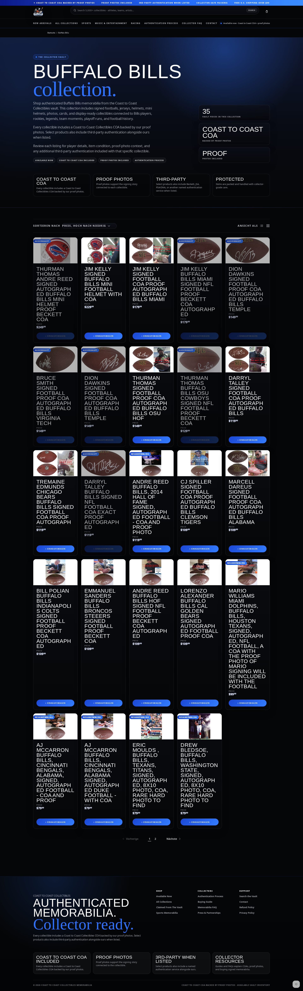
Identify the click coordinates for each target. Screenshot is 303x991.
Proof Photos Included (115, 160)
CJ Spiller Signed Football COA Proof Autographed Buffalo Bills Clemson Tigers (198, 502)
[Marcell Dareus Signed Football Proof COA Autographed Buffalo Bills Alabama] (248, 463)
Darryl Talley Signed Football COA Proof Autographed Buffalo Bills (246, 395)
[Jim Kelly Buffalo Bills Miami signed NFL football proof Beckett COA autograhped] (199, 250)
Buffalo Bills (63, 33)
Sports (86, 23)
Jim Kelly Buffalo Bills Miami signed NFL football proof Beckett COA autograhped (198, 291)
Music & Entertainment (111, 23)
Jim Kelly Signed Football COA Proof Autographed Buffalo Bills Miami (150, 284)
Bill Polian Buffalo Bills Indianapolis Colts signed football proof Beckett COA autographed (53, 618)
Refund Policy (246, 907)
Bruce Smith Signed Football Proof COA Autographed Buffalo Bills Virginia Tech (53, 400)
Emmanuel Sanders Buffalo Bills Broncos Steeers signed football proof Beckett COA (99, 616)
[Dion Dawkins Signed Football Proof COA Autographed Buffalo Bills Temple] (248, 250)
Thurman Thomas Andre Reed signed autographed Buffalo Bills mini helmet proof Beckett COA (54, 294)
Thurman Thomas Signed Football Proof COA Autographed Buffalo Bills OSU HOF (150, 398)
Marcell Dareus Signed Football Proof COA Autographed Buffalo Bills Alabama (246, 502)
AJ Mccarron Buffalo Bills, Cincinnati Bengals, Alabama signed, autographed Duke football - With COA (101, 772)
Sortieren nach (46, 225)
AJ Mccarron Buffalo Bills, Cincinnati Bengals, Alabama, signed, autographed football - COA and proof (55, 772)
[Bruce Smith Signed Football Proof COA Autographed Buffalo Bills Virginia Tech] (55, 359)
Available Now (44, 160)
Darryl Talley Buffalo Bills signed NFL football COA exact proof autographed (103, 504)
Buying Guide (205, 901)
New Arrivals (42, 23)
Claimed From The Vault (169, 907)
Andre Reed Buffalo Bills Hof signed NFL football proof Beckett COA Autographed (151, 613)
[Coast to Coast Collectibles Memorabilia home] (49, 12)
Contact (211, 23)
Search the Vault (248, 896)
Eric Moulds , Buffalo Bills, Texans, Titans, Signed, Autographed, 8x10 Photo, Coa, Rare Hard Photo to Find (150, 775)
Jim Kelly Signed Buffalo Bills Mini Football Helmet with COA (103, 284)
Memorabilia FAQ (207, 907)
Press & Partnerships (209, 912)
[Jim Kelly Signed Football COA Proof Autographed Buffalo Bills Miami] (151, 250)
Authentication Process (161, 23)
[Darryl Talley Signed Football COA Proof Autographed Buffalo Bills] (248, 359)
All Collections (66, 23)
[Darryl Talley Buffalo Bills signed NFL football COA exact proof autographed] (103, 463)
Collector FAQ (192, 23)
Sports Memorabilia (167, 912)
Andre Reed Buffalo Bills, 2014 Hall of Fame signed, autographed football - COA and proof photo (151, 507)
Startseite (51, 33)
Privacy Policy (246, 912)
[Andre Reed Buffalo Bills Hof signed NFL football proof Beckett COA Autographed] (151, 572)
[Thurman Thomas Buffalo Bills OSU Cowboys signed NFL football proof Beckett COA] (199, 359)
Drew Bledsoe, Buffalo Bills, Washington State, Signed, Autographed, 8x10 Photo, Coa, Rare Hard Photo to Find (199, 775)
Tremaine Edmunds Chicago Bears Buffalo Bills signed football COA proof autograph (55, 502)
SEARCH (251, 10)
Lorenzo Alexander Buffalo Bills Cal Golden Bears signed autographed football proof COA (199, 613)
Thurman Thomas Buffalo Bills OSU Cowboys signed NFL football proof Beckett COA (197, 400)
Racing (136, 23)
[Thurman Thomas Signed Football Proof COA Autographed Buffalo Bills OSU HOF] (151, 359)
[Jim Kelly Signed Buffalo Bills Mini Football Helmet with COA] (103, 250)
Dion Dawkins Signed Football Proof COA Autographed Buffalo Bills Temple (246, 289)
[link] (130, 839)
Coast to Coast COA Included (77, 160)
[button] (267, 12)
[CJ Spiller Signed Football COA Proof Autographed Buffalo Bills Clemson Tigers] (199, 463)
